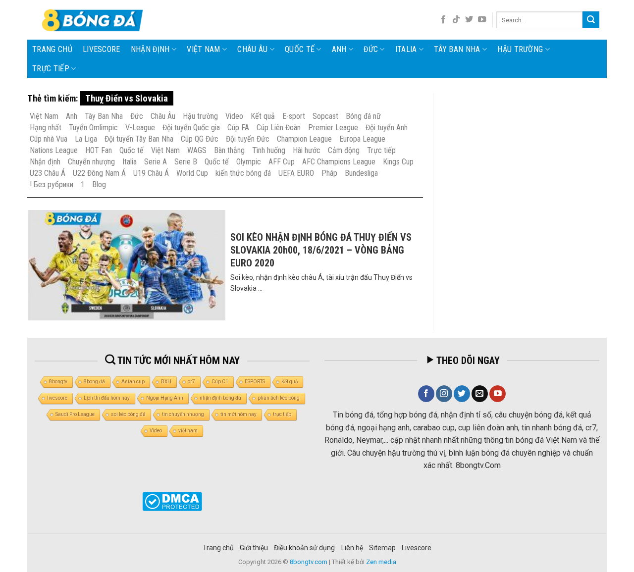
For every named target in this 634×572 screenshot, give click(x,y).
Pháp (329, 173)
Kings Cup (398, 161)
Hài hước (306, 150)
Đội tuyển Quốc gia (191, 127)
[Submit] (590, 19)
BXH (166, 381)
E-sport (293, 116)
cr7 (191, 381)
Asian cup (133, 381)
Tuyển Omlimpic (93, 127)
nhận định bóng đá (220, 398)
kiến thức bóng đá (243, 173)
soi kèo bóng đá (128, 414)
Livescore (416, 548)
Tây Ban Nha (457, 49)
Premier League (333, 127)
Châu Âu (252, 49)
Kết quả (263, 116)
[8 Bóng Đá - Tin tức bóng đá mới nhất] (94, 20)
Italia (406, 49)
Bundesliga (361, 173)
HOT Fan (98, 150)
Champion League (304, 139)
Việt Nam (203, 49)
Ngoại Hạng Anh (164, 398)
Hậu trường (520, 49)
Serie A (155, 161)
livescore (101, 49)
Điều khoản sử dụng (304, 548)
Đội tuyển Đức (247, 139)
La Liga (86, 139)
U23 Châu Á (47, 173)
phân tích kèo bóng (279, 398)
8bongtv (58, 381)
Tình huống (268, 150)
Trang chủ (52, 49)
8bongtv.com (308, 562)
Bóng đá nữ (363, 116)
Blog (99, 184)
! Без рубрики (51, 184)
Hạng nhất (45, 127)
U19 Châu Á (151, 173)
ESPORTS (255, 381)
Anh (339, 49)
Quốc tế (300, 49)
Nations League (54, 150)
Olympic (248, 161)
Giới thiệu (254, 548)
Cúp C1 (219, 381)
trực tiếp (282, 414)
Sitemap (382, 548)
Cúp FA (238, 127)
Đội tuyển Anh (387, 127)
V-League (140, 127)
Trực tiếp (50, 68)
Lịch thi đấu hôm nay (107, 398)
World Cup (192, 173)
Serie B (185, 161)
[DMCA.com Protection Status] (172, 501)
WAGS (197, 150)
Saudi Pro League (75, 414)
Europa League (362, 139)
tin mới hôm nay (238, 414)
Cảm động (344, 150)
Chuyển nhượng (91, 161)
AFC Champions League (338, 161)
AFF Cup (281, 161)
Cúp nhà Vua (48, 139)
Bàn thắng (229, 150)
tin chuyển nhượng (183, 414)
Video (234, 116)
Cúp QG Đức (199, 139)
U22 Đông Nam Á (99, 173)
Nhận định (150, 49)
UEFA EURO (296, 173)
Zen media (381, 562)
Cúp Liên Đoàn (279, 127)
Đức (371, 49)
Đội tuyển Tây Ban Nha (139, 139)
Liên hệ (352, 548)
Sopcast (325, 116)
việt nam (188, 430)
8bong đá (94, 381)
